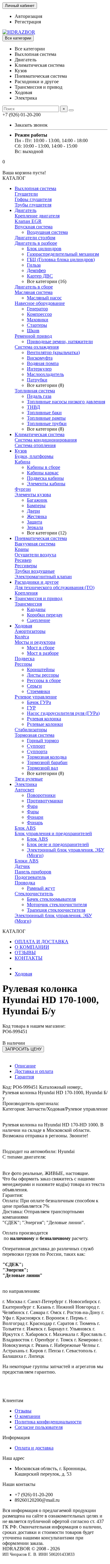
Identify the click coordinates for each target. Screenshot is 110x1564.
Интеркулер (39, 368)
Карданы (36, 609)
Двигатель (25, 210)
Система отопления (35, 445)
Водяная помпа (43, 363)
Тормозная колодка (47, 757)
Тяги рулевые (29, 778)
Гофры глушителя (33, 199)
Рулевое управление (36, 696)
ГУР (31, 707)
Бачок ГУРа (39, 702)
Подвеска (25, 658)
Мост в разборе (43, 653)
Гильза (34, 265)
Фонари (35, 817)
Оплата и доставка (34, 1447)
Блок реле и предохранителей (58, 844)
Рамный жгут (41, 888)
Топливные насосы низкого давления (66, 401)
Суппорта (37, 751)
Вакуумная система (35, 543)
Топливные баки (44, 412)
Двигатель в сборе (34, 286)
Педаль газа (39, 396)
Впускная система (34, 226)
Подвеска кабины (45, 478)
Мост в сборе (40, 647)
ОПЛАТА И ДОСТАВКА (41, 941)
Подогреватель (30, 877)
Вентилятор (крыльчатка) (53, 352)
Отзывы (23, 1410)
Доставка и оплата (34, 1071)
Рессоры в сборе (44, 680)
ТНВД (33, 407)
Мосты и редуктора (35, 642)
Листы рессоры (43, 675)
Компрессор (39, 314)
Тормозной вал (42, 767)
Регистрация (28, 21)
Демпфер (36, 270)
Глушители (26, 193)
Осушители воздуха (35, 554)
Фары (33, 811)
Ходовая (23, 625)
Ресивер (23, 560)
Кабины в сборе (43, 467)
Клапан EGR (28, 221)
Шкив (33, 330)
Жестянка (37, 516)
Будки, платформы (34, 456)
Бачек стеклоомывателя (51, 899)
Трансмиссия (28, 603)
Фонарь (35, 822)
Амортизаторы (30, 631)
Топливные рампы (46, 418)
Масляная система (34, 292)
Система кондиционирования (46, 439)
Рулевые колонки (45, 724)
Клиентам (12, 1400)
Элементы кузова (33, 494)
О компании (27, 1416)
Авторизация (28, 16)
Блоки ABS (26, 860)
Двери (33, 511)
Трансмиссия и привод (38, 598)
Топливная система (35, 390)
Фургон (23, 489)
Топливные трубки (47, 423)
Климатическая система (39, 434)
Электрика (26, 784)
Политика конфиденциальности (48, 1421)
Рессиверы (26, 565)
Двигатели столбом (35, 237)
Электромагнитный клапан (43, 576)
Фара (32, 806)
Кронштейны (41, 669)
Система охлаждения (37, 347)
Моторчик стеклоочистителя (57, 904)
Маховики (37, 319)
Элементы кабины (46, 483)
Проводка (25, 882)
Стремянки (38, 691)
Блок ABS (25, 828)
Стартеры (37, 325)
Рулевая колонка (44, 718)
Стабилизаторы (31, 729)
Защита (34, 521)
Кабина (22, 461)
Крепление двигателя (37, 215)
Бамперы (36, 505)
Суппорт (36, 746)
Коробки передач (44, 614)
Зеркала (35, 527)
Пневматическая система (41, 538)
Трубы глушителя (33, 204)
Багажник (37, 500)
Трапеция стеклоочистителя (56, 910)
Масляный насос (44, 297)
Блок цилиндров (44, 248)
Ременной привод (33, 336)
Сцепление (38, 620)
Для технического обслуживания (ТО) (54, 587)
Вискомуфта (40, 357)
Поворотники (41, 795)
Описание (25, 1065)
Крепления (26, 593)
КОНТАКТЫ (28, 958)
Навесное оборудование (40, 303)
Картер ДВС (40, 275)
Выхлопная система (35, 188)
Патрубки (37, 379)
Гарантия (24, 1076)
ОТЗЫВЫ (25, 952)
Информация (16, 1437)
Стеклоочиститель (34, 893)
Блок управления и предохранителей (53, 833)
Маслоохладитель (45, 374)
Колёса (22, 636)
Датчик (22, 866)
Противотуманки (45, 800)
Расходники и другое (37, 582)
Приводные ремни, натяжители (60, 341)
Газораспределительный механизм (63, 254)
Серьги (34, 685)
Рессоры (23, 664)
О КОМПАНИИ (32, 947)
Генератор (37, 308)
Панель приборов (33, 871)
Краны (22, 549)
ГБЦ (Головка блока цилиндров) (61, 259)
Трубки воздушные (35, 571)
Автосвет (24, 789)
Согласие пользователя (39, 1427)
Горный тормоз (43, 740)
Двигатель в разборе (36, 243)
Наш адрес (13, 1458)
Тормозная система (34, 735)
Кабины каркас (43, 472)
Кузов (21, 450)
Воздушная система (47, 232)
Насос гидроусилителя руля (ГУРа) (63, 713)
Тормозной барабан (47, 762)
